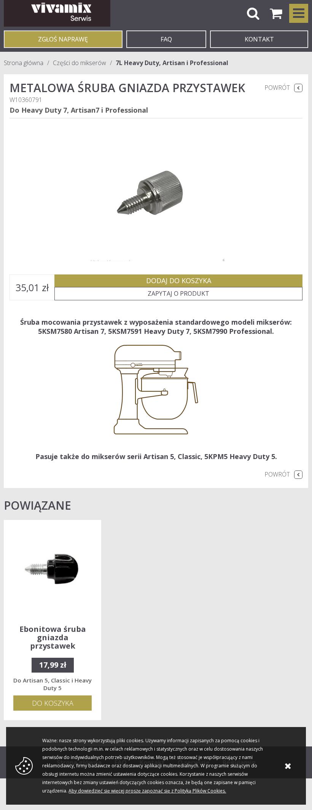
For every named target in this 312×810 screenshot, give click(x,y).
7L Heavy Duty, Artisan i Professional (172, 63)
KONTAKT (259, 39)
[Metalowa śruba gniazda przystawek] (156, 192)
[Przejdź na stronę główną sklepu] (57, 13)
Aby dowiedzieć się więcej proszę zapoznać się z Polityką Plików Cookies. (147, 791)
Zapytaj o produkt (178, 293)
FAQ (166, 39)
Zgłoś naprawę (63, 39)
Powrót (277, 87)
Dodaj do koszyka (178, 280)
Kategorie (298, 13)
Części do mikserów (79, 63)
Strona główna (23, 63)
